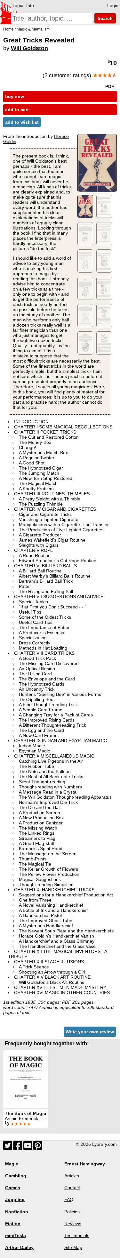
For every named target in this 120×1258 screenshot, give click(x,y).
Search (104, 18)
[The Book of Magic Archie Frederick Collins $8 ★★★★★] (25, 1079)
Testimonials (76, 1235)
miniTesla (15, 1235)
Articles (71, 1175)
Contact (72, 1187)
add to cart (17, 109)
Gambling (15, 1175)
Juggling (15, 1199)
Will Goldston (29, 48)
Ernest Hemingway (84, 1163)
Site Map (73, 1247)
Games (12, 1187)
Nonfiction (16, 1211)
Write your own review (90, 1031)
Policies (72, 1211)
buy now (14, 96)
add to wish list (22, 122)
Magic (11, 1163)
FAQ (68, 1199)
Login (112, 5)
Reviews (72, 1223)
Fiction (12, 1223)
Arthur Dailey (19, 1247)
